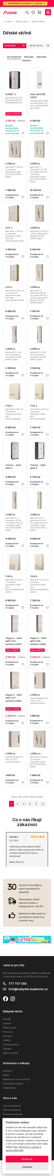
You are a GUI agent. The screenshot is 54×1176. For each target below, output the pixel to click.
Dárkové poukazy (12, 1110)
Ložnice (7, 1023)
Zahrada (7, 1048)
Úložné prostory (11, 1044)
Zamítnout (27, 1167)
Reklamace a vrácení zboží (16, 1079)
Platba (6, 1075)
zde (15, 1147)
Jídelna (6, 1040)
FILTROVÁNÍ (10, 46)
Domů (9, 21)
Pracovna (7, 1031)
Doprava (7, 1071)
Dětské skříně (38, 21)
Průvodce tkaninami (12, 1114)
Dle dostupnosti (14, 57)
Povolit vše (27, 1159)
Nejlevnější (41, 57)
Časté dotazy (9, 1087)
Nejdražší (26, 60)
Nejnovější (28, 57)
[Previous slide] (3, 849)
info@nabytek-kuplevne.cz (28, 989)
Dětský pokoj (22, 21)
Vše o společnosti (12, 1105)
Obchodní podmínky (13, 1083)
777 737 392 (18, 983)
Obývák (7, 1019)
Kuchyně (7, 1036)
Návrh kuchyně (10, 1053)
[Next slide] (51, 849)
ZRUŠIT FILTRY (36, 46)
